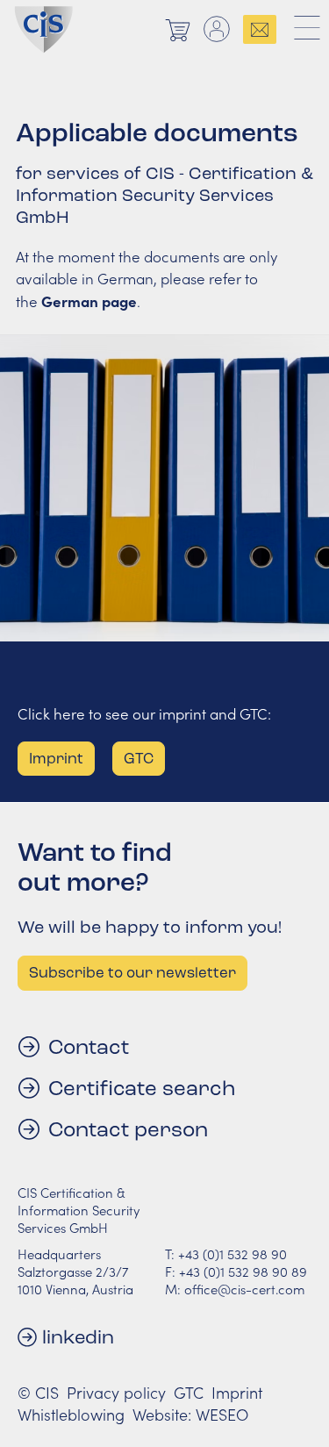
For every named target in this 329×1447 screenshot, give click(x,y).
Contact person (128, 1130)
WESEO (222, 1414)
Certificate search (141, 1088)
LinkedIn (78, 1337)
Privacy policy (116, 1392)
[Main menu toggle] (307, 29)
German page (89, 300)
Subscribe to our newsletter (132, 972)
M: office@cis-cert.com (234, 1289)
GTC (189, 1392)
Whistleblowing (71, 1414)
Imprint (236, 1392)
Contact (88, 1047)
